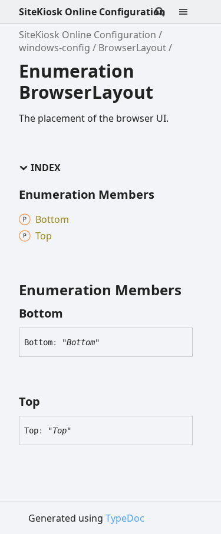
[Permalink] (74, 313)
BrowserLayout (132, 47)
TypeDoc (124, 518)
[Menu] (190, 12)
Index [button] (46, 167)
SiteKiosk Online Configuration (92, 11)
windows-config (54, 47)
